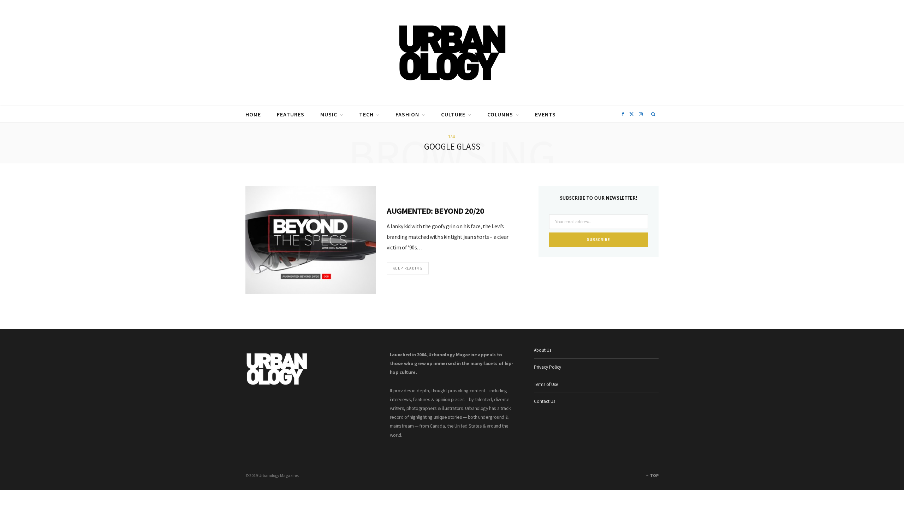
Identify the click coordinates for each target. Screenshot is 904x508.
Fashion (407, 114)
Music (328, 114)
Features (290, 114)
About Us (542, 350)
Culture (453, 114)
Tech (366, 114)
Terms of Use (546, 384)
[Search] (653, 114)
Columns (500, 114)
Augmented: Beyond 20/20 (435, 210)
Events (545, 114)
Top (654, 475)
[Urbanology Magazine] (452, 53)
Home (253, 114)
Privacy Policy (547, 367)
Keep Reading (408, 268)
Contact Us (544, 401)
